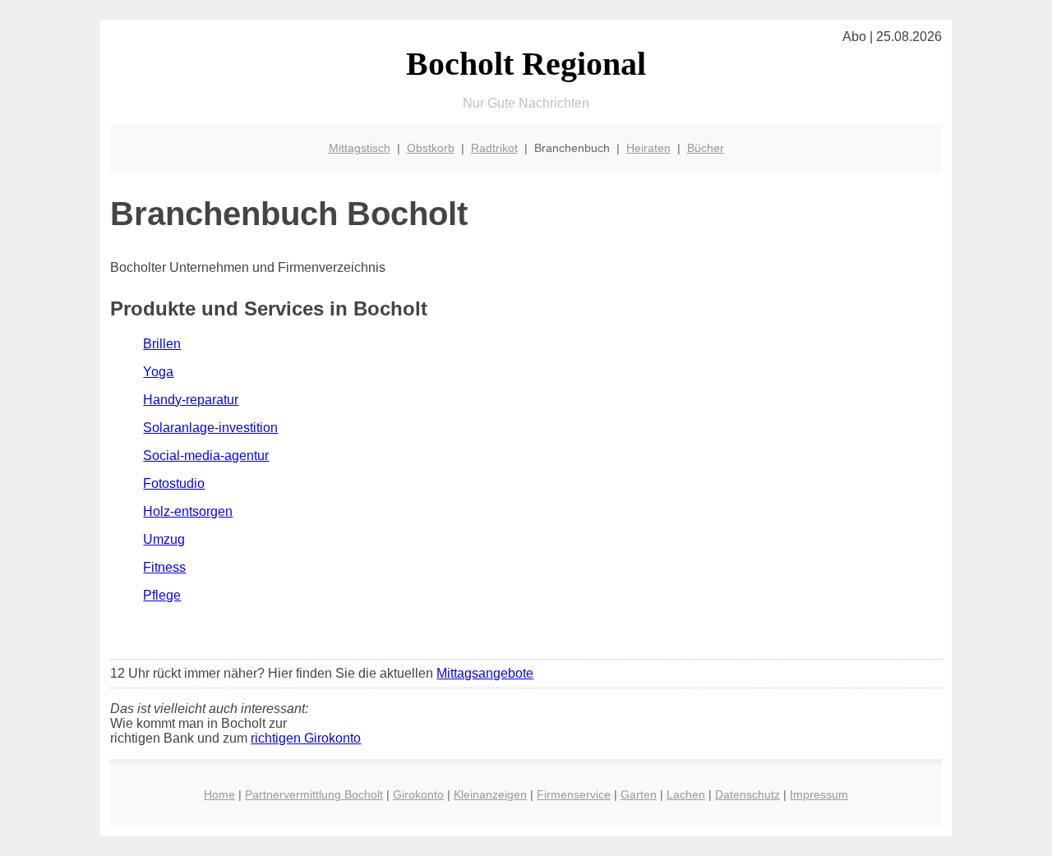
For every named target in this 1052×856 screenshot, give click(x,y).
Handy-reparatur (190, 400)
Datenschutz (747, 794)
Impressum (819, 794)
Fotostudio (174, 483)
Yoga (158, 372)
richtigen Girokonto (306, 738)
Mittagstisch (359, 147)
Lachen (686, 794)
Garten (639, 794)
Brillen (162, 344)
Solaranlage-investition (210, 428)
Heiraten (648, 147)
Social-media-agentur (206, 456)
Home (219, 794)
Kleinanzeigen (490, 794)
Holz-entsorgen (188, 511)
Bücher (705, 147)
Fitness (164, 567)
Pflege (162, 595)
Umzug (164, 539)
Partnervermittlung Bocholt (314, 794)
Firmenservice (574, 794)
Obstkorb (430, 147)
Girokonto (418, 794)
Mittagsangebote (484, 673)
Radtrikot (494, 147)
